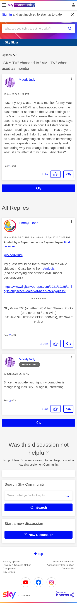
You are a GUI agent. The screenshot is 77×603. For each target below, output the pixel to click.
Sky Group (9, 571)
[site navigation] (4, 5)
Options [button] (7, 55)
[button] (71, 78)
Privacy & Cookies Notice (17, 564)
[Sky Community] (22, 5)
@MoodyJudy (13, 255)
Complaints (9, 568)
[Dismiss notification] (72, 15)
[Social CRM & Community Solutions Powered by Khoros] (65, 594)
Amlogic (49, 268)
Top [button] (40, 554)
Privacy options (11, 561)
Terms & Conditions (63, 561)
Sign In (72, 5)
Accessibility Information (60, 564)
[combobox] (35, 28)
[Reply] (68, 174)
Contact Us (68, 568)
